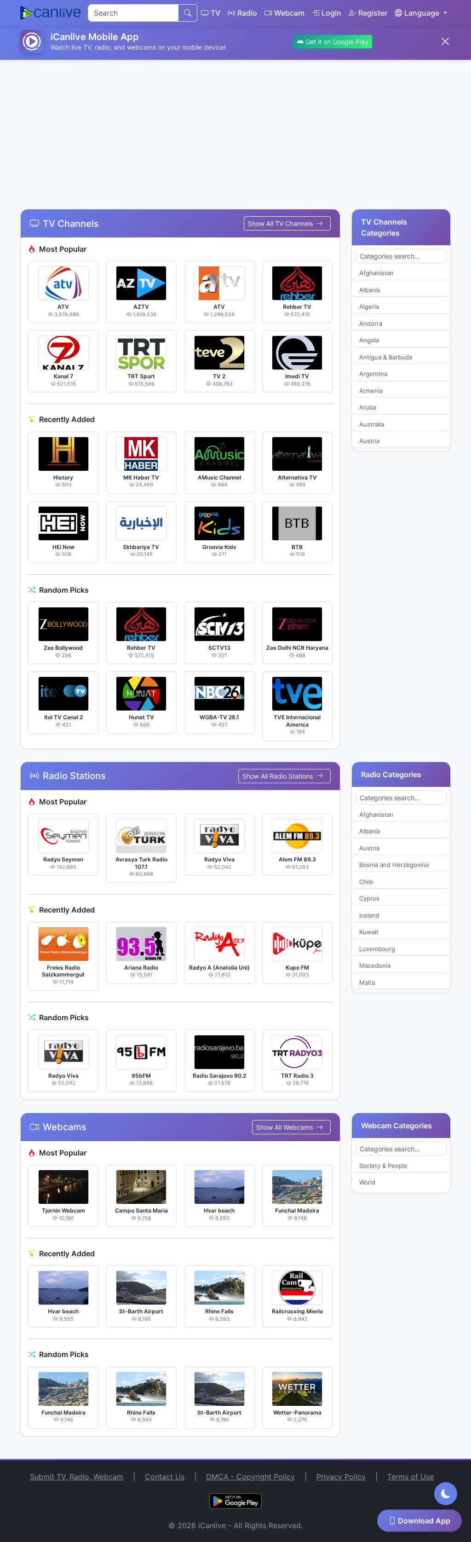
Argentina (373, 373)
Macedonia (375, 965)
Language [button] (421, 12)
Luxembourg (377, 949)
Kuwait (369, 932)
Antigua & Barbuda (385, 357)
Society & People (383, 1165)
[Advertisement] (235, 128)
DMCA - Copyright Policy (250, 1476)
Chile (366, 881)
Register (372, 12)
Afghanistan (376, 273)
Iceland (369, 915)
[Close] (445, 41)
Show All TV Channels (281, 223)
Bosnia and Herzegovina (394, 864)
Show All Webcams (285, 1127)
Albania (369, 290)
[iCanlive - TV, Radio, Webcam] (50, 13)
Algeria (369, 306)
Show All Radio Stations (278, 776)
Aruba (367, 407)
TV (215, 12)
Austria (369, 441)
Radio (247, 12)
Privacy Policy (341, 1476)
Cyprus (369, 898)
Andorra (370, 323)
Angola (369, 340)
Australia (371, 424)
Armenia (371, 390)
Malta (367, 982)
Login (331, 12)
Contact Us (164, 1476)
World (367, 1182)
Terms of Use (410, 1476)
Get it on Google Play (336, 42)
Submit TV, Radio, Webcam (76, 1476)
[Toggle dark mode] (445, 1493)
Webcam (289, 12)
